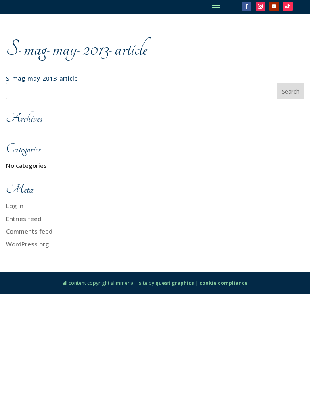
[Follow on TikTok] (288, 6)
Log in (14, 206)
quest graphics (174, 283)
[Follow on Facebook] (246, 6)
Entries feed (23, 219)
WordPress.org (27, 244)
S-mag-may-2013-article (42, 78)
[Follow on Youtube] (274, 6)
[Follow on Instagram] (260, 6)
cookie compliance (223, 283)
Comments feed (29, 231)
